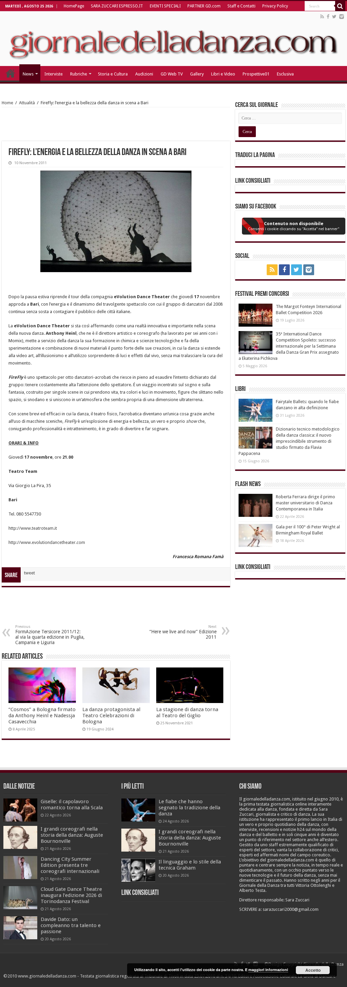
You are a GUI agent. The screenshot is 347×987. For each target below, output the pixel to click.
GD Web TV (172, 73)
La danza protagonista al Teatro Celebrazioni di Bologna (111, 715)
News (28, 73)
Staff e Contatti (241, 6)
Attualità (27, 102)
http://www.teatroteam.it (32, 528)
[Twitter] (334, 17)
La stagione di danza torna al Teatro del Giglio (187, 712)
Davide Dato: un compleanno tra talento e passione (71, 925)
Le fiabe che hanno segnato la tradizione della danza (189, 807)
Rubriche (78, 73)
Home (7, 102)
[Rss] (322, 17)
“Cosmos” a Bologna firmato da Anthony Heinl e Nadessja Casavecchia (42, 715)
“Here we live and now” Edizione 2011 (183, 632)
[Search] (340, 6)
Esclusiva (285, 73)
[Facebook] (328, 17)
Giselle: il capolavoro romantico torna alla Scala (72, 804)
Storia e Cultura (113, 73)
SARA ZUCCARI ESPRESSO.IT (117, 6)
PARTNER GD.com (204, 6)
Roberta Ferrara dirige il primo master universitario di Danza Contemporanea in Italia (305, 502)
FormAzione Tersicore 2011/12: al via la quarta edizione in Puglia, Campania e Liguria (50, 634)
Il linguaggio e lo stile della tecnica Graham (190, 865)
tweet (29, 572)
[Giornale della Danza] (173, 39)
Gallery (197, 73)
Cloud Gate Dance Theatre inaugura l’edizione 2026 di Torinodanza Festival (71, 895)
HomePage (74, 6)
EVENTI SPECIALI (165, 6)
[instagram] (342, 17)
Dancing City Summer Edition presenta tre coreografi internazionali (70, 865)
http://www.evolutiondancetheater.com (46, 542)
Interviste (53, 73)
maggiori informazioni (268, 969)
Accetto (313, 970)
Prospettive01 (256, 73)
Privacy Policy (275, 6)
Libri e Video (223, 73)
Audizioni (144, 73)
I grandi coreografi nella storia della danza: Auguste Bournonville (72, 835)
